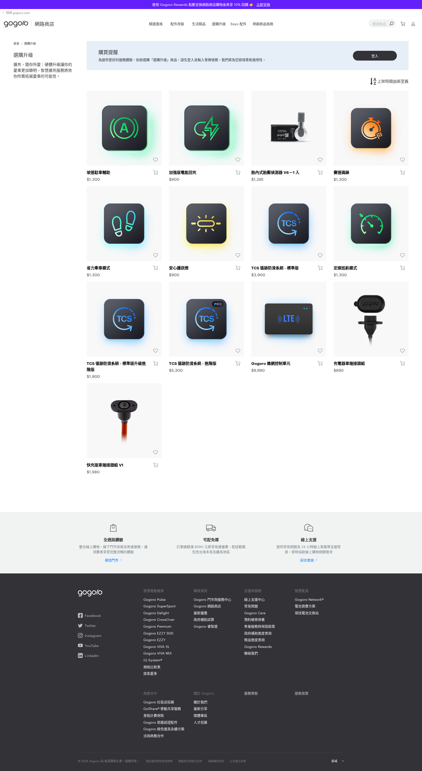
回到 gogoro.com (18, 12)
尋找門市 (111, 560)
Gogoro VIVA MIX (157, 653)
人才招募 (200, 722)
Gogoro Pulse (154, 599)
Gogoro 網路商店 (207, 606)
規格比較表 (151, 667)
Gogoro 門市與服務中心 (212, 599)
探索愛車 (150, 673)
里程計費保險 (153, 715)
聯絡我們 (251, 653)
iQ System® (152, 660)
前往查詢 (307, 560)
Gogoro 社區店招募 (158, 702)
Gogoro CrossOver (158, 619)
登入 (374, 55)
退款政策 (301, 693)
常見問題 (251, 606)
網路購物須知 (216, 761)
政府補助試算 (204, 619)
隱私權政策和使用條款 (159, 761)
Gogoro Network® (309, 599)
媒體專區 (200, 715)
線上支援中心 (254, 599)
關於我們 (200, 702)
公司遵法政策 (238, 761)
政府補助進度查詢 (258, 633)
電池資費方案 (305, 606)
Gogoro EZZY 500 (158, 633)
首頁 (16, 43)
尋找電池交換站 (307, 613)
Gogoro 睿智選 (206, 626)
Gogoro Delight (156, 613)
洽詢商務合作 (153, 735)
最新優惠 (200, 613)
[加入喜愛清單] (124, 128)
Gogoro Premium (157, 626)
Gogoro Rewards (258, 646)
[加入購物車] (155, 172)
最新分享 (200, 708)
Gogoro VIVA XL (156, 646)
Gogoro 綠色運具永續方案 (163, 729)
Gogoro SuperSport (159, 606)
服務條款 (251, 693)
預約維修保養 (254, 619)
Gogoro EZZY (154, 639)
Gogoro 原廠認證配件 (160, 722)
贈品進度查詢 (254, 639)
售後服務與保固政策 (259, 626)
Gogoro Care (254, 613)
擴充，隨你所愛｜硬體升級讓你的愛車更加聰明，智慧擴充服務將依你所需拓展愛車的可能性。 (42, 70)
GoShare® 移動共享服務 (162, 708)
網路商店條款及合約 (190, 761)
